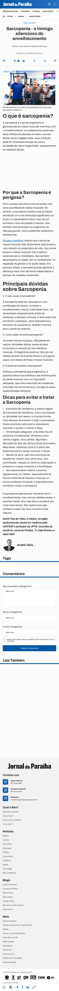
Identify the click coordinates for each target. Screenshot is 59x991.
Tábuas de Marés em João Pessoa (17, 925)
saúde (21, 16)
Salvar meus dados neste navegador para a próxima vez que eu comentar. (31, 640)
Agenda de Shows (10, 812)
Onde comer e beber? (12, 820)
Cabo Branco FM (10, 938)
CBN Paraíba (8, 942)
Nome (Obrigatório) (12, 612)
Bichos (6, 836)
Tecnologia (7, 869)
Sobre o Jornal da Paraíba (14, 933)
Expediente (7, 946)
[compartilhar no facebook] (22, 987)
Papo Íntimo (8, 909)
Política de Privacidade (12, 958)
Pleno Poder (8, 893)
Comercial (7, 950)
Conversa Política (10, 889)
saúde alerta (34, 16)
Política (36, 11)
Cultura (6, 840)
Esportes (25, 11)
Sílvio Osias (8, 897)
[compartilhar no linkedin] (27, 987)
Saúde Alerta (8, 901)
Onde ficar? (8, 824)
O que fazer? (8, 816)
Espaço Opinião (9, 962)
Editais (6, 929)
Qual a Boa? (48, 11)
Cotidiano (7, 861)
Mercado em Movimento (13, 905)
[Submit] (49, 4)
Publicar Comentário (29, 648)
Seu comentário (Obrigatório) (17, 586)
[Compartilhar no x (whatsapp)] (10, 987)
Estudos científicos (13, 240)
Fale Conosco (9, 954)
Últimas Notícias (10, 11)
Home (10, 16)
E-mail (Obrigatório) (12, 627)
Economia (7, 844)
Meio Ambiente (9, 873)
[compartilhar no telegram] (17, 987)
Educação (7, 848)
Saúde (5, 865)
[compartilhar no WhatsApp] (4, 987)
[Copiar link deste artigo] (34, 987)
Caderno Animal (10, 885)
